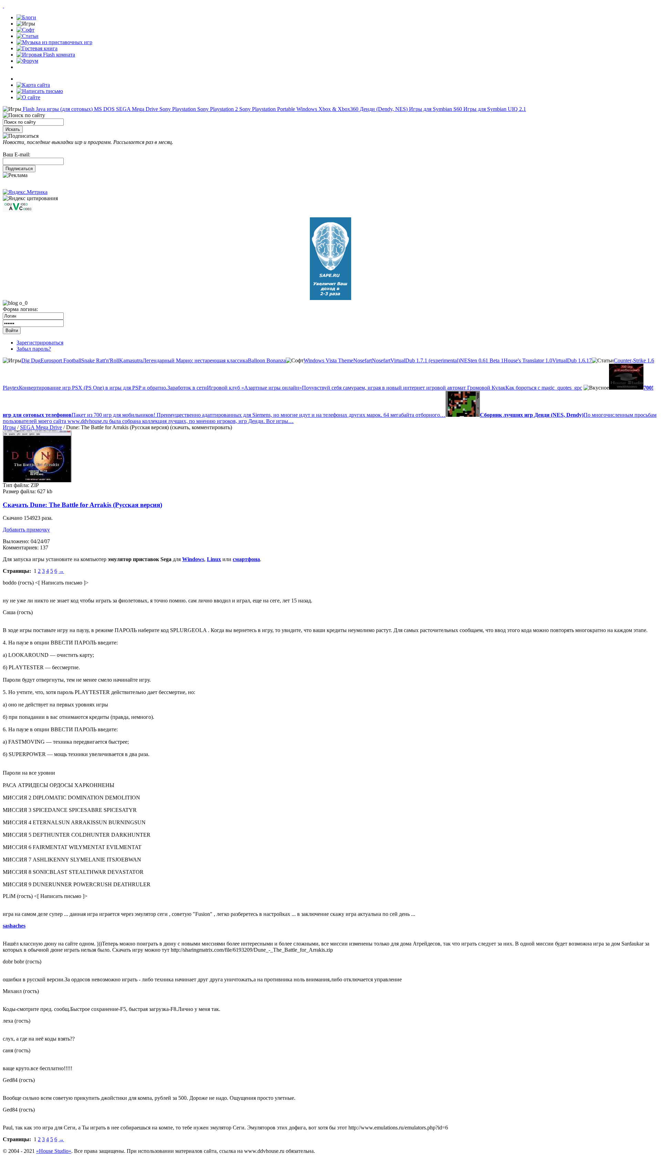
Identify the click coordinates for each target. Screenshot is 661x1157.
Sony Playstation (177, 109)
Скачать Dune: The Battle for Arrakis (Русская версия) (82, 504)
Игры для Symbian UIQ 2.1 (494, 109)
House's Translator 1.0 (528, 360)
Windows (306, 109)
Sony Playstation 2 (217, 109)
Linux (214, 559)
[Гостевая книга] (37, 48)
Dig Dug (31, 360)
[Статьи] (28, 36)
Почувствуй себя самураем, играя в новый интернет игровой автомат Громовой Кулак (403, 388)
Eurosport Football (61, 360)
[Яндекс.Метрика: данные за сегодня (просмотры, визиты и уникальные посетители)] (25, 192)
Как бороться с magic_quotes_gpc (543, 388)
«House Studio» (53, 1151)
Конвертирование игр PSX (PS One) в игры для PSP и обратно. (93, 388)
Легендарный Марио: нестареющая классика (195, 360)
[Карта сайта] (33, 85)
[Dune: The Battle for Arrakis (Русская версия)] (37, 480)
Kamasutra (131, 360)
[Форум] (27, 61)
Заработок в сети (187, 388)
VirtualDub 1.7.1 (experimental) (425, 360)
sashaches (14, 926)
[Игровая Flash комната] (46, 55)
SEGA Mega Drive (136, 109)
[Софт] (25, 30)
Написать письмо (61, 583)
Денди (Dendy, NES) (383, 109)
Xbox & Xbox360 (337, 109)
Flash (27, 109)
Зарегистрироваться (40, 342)
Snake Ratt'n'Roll (100, 360)
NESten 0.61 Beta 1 (482, 360)
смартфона (246, 559)
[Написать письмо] (40, 91)
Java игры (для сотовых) (63, 109)
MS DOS (104, 109)
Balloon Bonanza (267, 360)
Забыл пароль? (34, 349)
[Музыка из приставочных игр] (54, 42)
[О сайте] (28, 97)
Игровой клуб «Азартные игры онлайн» (254, 388)
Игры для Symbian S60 (435, 109)
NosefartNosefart (371, 360)
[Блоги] (26, 17)
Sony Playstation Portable (266, 109)
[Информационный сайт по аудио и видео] (18, 210)
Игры (9, 427)
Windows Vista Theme (328, 360)
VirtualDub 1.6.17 (572, 360)
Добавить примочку (26, 530)
